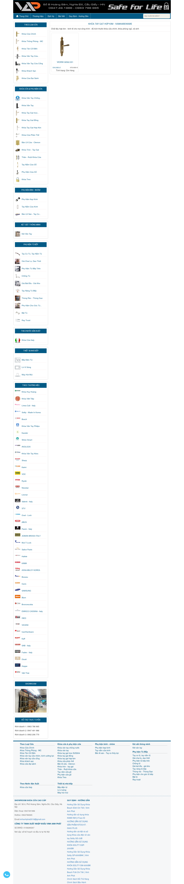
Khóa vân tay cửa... (30, 56)
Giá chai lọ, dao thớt (31, 261)
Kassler (25, 433)
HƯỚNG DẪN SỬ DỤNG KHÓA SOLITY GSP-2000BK (77, 845)
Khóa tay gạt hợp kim (31, 128)
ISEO (24, 618)
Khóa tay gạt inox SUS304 (69, 753)
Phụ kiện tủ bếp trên (31, 268)
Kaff (23, 639)
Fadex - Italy (27, 652)
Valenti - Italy (27, 501)
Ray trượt (26, 320)
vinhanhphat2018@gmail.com (32, 819)
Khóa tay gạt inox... (30, 113)
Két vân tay (27, 234)
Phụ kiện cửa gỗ (29, 172)
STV (23, 508)
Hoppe (24, 666)
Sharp (24, 460)
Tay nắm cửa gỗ (29, 165)
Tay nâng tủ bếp (29, 291)
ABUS (24, 522)
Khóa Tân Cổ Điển (29, 49)
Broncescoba (27, 604)
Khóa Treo (26, 179)
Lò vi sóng (26, 367)
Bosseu (25, 577)
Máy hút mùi (27, 375)
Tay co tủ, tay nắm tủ (32, 254)
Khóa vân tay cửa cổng (32, 63)
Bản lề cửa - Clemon (31, 142)
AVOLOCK (26, 447)
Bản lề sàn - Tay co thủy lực (107, 753)
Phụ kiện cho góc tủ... (32, 305)
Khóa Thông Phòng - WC (32, 41)
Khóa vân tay (28, 105)
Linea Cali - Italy (28, 405)
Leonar (25, 495)
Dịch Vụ (51, 16)
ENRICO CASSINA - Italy (32, 611)
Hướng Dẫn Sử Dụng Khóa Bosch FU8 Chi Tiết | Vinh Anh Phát (78, 872)
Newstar (25, 488)
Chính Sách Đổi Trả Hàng (78, 879)
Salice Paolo (27, 549)
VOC (24, 474)
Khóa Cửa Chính (29, 34)
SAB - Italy (26, 646)
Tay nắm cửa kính (30, 207)
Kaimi (24, 467)
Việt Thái (25, 673)
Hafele (24, 556)
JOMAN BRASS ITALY (31, 536)
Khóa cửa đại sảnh (30, 78)
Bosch (24, 419)
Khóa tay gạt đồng (30, 120)
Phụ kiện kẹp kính (30, 199)
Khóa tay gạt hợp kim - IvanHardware (110, 23)
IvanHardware (28, 632)
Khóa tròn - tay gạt (30, 150)
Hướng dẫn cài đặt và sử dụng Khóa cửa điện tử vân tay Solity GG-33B (78, 834)
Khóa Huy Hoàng (29, 392)
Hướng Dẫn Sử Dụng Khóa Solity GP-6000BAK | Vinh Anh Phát (78, 855)
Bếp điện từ (27, 360)
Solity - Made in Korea (31, 412)
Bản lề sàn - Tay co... (31, 214)
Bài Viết (61, 16)
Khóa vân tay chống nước (68, 747)
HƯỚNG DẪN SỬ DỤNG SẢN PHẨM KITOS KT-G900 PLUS (77, 824)
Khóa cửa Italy (28, 340)
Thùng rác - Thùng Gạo (32, 298)
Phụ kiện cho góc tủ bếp (143, 774)
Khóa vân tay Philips (31, 426)
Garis (24, 584)
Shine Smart (27, 440)
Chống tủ (26, 276)
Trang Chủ (23, 16)
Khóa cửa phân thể (30, 135)
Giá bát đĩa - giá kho (31, 283)
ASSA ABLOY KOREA (31, 570)
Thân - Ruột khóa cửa (31, 157)
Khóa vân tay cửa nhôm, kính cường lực (37, 755)
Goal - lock (27, 515)
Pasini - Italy (27, 529)
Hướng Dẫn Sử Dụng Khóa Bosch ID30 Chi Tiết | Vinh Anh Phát (78, 807)
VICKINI (25, 625)
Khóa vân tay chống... (31, 98)
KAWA (24, 563)
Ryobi (24, 481)
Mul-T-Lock (26, 543)
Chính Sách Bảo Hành (76, 882)
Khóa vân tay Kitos (30, 453)
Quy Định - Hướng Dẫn (78, 16)
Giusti (24, 659)
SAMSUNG (26, 591)
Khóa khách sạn (29, 71)
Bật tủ (24, 313)
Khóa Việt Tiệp (28, 399)
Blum (24, 598)
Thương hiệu (38, 16)
